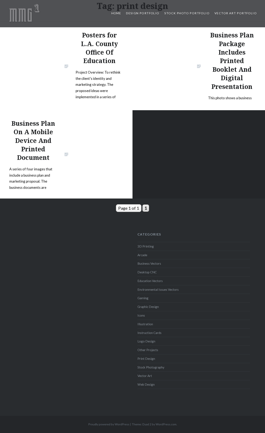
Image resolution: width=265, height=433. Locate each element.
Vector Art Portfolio (235, 13)
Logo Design (146, 341)
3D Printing (145, 246)
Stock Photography (150, 367)
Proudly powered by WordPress (108, 424)
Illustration (145, 324)
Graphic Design (148, 307)
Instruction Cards (149, 333)
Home (116, 13)
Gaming (142, 298)
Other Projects (147, 350)
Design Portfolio (142, 13)
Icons (141, 315)
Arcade (142, 255)
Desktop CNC (147, 272)
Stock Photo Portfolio (187, 13)
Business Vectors (149, 263)
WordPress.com (166, 424)
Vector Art (144, 376)
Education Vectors (150, 281)
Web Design (146, 384)
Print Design (146, 358)
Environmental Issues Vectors (158, 289)
